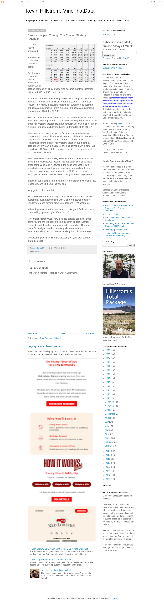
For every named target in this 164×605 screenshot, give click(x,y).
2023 (108, 362)
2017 (108, 386)
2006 (108, 479)
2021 (108, 370)
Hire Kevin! (110, 35)
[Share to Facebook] (62, 248)
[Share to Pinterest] (64, 248)
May (107, 430)
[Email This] (55, 248)
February (109, 442)
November (110, 406)
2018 (108, 382)
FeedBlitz (127, 58)
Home (62, 333)
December (110, 402)
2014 (108, 398)
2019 (108, 378)
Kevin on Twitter (112, 214)
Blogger (113, 598)
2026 (108, 350)
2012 (108, 455)
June (107, 426)
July (107, 422)
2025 (108, 354)
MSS (37, 252)
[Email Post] (50, 248)
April (107, 434)
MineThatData (124, 124)
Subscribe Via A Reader (113, 68)
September (110, 414)
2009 (108, 467)
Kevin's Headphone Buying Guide (56, 570)
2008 (108, 471)
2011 (108, 459)
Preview (106, 58)
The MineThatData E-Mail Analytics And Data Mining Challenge (59, 549)
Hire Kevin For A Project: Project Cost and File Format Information (119, 208)
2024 (108, 358)
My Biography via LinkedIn (117, 229)
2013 (108, 451)
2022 (108, 366)
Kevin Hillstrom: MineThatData (60, 11)
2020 (108, 374)
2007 (108, 475)
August (108, 418)
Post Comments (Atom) (50, 338)
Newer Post (33, 333)
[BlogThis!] (57, 248)
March (108, 438)
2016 (108, 390)
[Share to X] (60, 248)
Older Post (91, 333)
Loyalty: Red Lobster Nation (44, 346)
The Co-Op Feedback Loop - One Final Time (50, 559)
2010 (108, 463)
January (109, 446)
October (109, 410)
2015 (108, 394)
